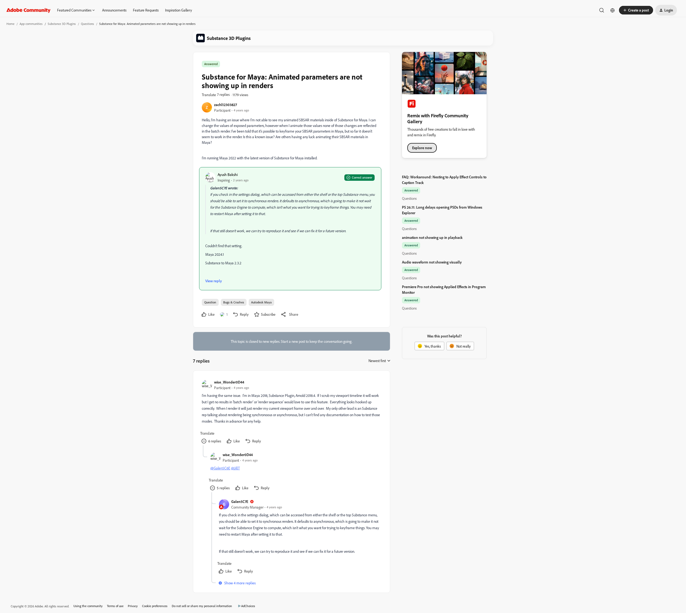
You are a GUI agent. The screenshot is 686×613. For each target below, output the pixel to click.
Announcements (114, 10)
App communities (31, 24)
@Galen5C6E (220, 468)
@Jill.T (235, 468)
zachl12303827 (225, 104)
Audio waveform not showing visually (432, 262)
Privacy (133, 606)
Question (210, 302)
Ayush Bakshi (228, 174)
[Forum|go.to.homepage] (28, 10)
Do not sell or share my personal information (202, 606)
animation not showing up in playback (432, 237)
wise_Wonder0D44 (229, 382)
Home (10, 24)
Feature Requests (146, 10)
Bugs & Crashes (233, 302)
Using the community (88, 606)
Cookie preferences (154, 606)
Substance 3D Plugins (62, 24)
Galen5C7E (239, 501)
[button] (636, 10)
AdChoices (248, 606)
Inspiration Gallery (178, 10)
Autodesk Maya (261, 302)
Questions (87, 24)
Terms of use (115, 606)
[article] (291, 412)
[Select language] (612, 10)
